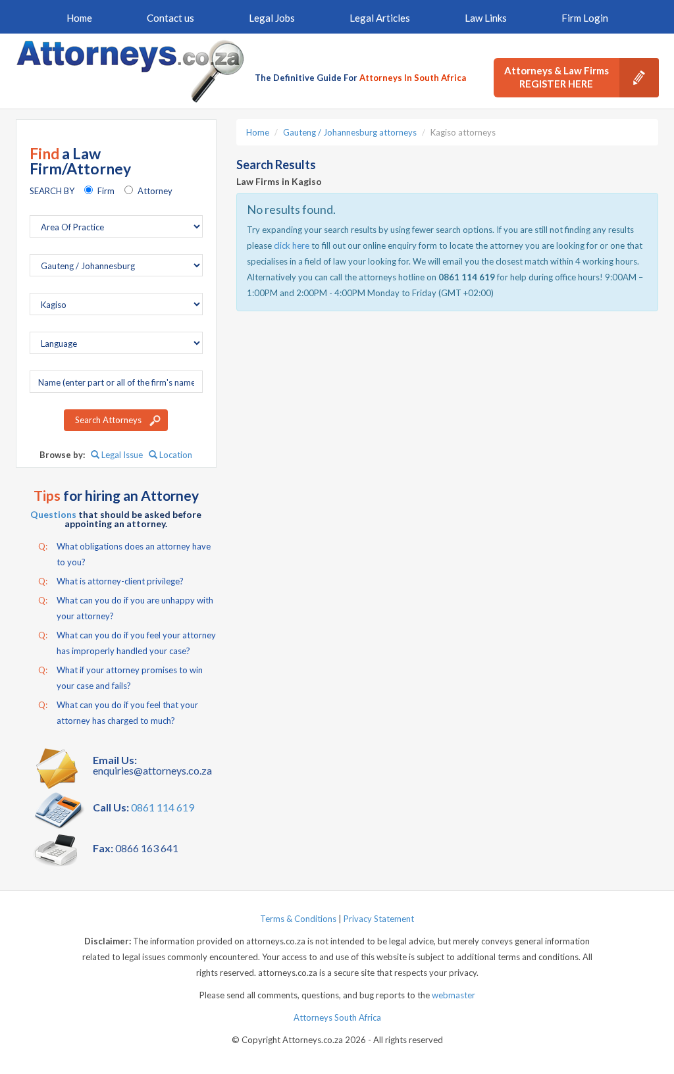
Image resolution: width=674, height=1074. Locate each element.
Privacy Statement (379, 918)
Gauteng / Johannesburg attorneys (350, 132)
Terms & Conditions (298, 918)
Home (79, 18)
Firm (106, 191)
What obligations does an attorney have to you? (124, 554)
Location (174, 454)
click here (291, 245)
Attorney (155, 191)
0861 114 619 (162, 807)
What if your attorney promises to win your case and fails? (120, 678)
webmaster (453, 995)
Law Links (486, 18)
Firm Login (584, 18)
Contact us (170, 18)
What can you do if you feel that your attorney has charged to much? (118, 713)
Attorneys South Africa (337, 1017)
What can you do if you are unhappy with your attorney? (125, 608)
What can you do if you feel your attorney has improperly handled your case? (127, 643)
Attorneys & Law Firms (556, 77)
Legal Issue (121, 454)
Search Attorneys (108, 420)
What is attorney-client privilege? (111, 581)
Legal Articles (380, 18)
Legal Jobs (272, 18)
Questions (53, 514)
